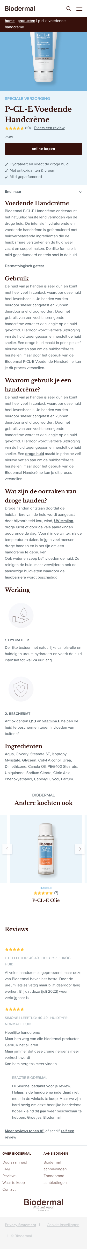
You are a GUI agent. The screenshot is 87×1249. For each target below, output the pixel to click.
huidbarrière (15, 577)
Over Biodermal (16, 1153)
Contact (9, 1189)
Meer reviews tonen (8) (24, 1131)
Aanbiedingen (56, 1153)
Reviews (9, 1176)
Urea (67, 760)
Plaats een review (49, 128)
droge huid (34, 454)
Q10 (32, 721)
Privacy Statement (20, 1225)
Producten (26, 21)
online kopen (43, 148)
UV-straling (63, 521)
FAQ (6, 1169)
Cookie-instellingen (63, 1225)
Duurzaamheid (14, 1162)
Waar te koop (13, 1183)
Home (10, 21)
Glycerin (29, 760)
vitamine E (51, 721)
